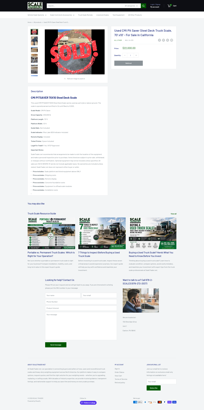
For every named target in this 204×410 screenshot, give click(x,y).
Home (29, 22)
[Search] (143, 5)
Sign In (117, 369)
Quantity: (117, 55)
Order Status (119, 372)
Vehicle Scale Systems (36, 15)
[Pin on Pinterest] (163, 40)
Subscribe (153, 388)
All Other (118, 40)
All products (37, 22)
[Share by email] (171, 40)
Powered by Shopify (34, 401)
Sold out (128, 63)
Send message (55, 345)
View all (174, 214)
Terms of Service (121, 379)
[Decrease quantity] (125, 55)
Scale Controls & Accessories (61, 15)
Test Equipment (119, 15)
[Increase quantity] (136, 55)
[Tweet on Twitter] (167, 40)
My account (154, 7)
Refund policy (120, 382)
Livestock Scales (102, 15)
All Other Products (135, 15)
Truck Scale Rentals (85, 15)
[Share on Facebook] (159, 40)
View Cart (118, 376)
